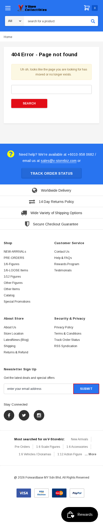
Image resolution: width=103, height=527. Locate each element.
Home (8, 37)
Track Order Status (51, 173)
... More (90, 454)
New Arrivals (79, 439)
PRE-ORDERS (14, 258)
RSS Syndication (65, 346)
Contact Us (61, 251)
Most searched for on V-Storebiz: (39, 439)
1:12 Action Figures (71, 454)
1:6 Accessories (77, 447)
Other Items (12, 289)
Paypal (77, 491)
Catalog (9, 295)
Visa (23, 491)
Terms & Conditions (67, 333)
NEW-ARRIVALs (15, 251)
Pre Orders (22, 447)
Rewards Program (66, 264)
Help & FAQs (63, 258)
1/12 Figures (12, 276)
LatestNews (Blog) (16, 340)
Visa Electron (41, 491)
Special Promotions (17, 301)
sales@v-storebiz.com (58, 161)
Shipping (10, 346)
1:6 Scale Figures (48, 447)
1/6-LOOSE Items (16, 270)
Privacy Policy (63, 327)
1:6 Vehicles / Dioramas (35, 454)
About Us (10, 327)
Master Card (59, 491)
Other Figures (13, 283)
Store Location (14, 333)
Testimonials (63, 270)
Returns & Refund (16, 352)
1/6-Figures (11, 264)
